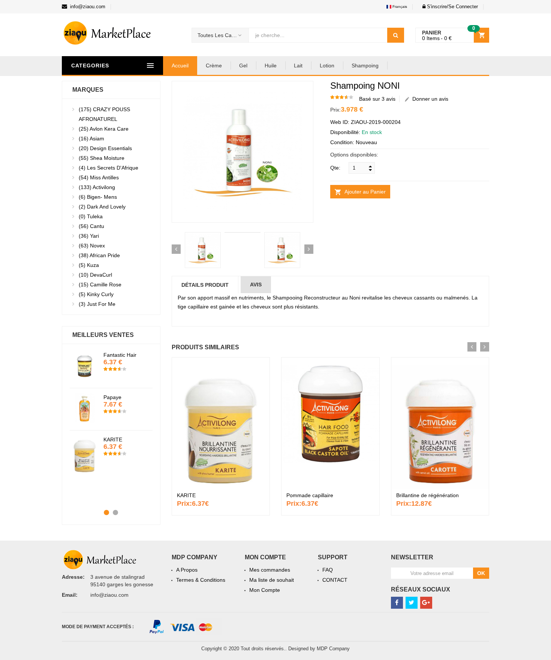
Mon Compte (264, 590)
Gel (243, 66)
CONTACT (334, 580)
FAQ (327, 570)
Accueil (180, 66)
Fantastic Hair (119, 355)
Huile (271, 66)
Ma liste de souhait (271, 580)
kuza (89, 265)
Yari (89, 236)
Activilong (97, 187)
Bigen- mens (98, 197)
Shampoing (365, 66)
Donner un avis (428, 99)
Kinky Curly (96, 294)
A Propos (187, 570)
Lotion (327, 66)
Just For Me (97, 304)
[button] (448, 6)
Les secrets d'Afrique (108, 168)
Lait (298, 66)
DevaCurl (95, 275)
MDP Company (333, 648)
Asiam (91, 139)
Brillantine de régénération (427, 495)
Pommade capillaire (309, 495)
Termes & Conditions (200, 580)
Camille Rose (100, 285)
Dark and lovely (102, 207)
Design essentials (105, 148)
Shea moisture (101, 158)
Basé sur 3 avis (377, 99)
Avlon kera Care (104, 129)
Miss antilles (99, 177)
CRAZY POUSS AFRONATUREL (104, 114)
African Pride (99, 255)
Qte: (335, 168)
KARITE (186, 495)
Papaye (112, 397)
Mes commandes (269, 570)
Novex (92, 246)
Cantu (91, 226)
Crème (214, 66)
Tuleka (91, 216)
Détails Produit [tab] (205, 285)
